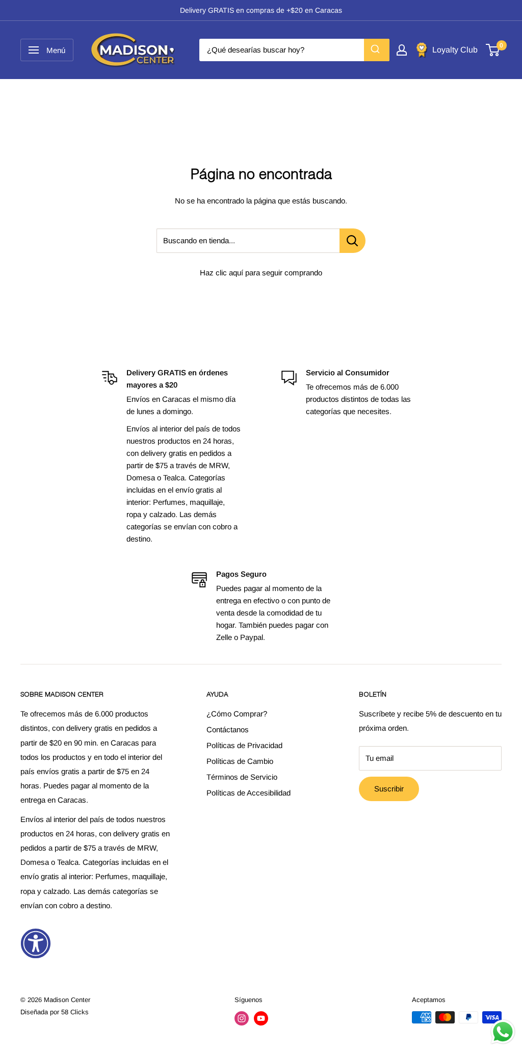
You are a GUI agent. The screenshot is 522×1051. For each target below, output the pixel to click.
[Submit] (376, 50)
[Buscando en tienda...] (353, 240)
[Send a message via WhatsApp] (503, 1032)
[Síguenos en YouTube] (261, 1018)
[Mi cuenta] (402, 50)
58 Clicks (75, 1012)
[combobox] (294, 50)
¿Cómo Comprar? (236, 713)
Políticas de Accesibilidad (248, 792)
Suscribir (389, 788)
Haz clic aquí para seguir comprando (261, 272)
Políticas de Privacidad (244, 745)
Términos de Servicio (241, 777)
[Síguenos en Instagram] (241, 1018)
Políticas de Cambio (239, 761)
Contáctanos (227, 729)
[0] (493, 50)
